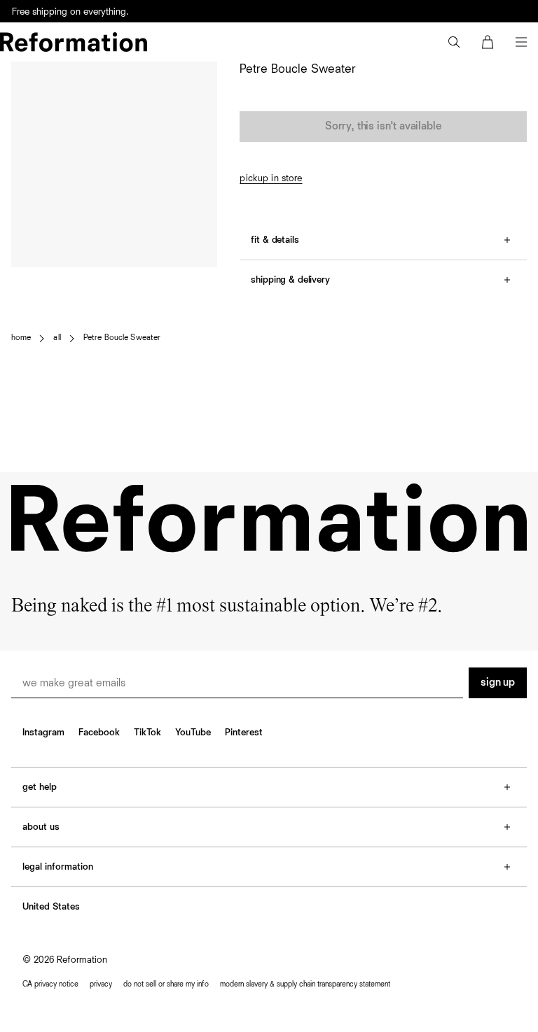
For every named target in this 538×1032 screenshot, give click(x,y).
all (56, 338)
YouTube (193, 732)
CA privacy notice (50, 984)
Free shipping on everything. (70, 12)
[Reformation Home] (73, 42)
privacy (101, 984)
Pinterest (244, 732)
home (21, 338)
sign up (498, 682)
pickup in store (271, 178)
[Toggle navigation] (521, 42)
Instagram (43, 732)
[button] (454, 42)
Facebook (99, 732)
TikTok (147, 732)
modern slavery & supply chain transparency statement (305, 984)
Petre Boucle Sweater (121, 338)
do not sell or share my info (166, 984)
